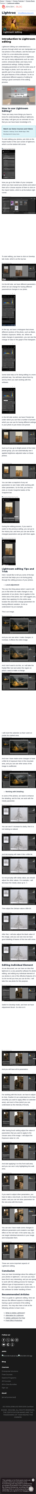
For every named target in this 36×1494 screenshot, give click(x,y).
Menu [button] (31, 7)
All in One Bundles (9, 1384)
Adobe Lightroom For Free (15, 1318)
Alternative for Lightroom (15, 1315)
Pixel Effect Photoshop (14, 1320)
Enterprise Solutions (10, 1371)
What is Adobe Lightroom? (15, 1313)
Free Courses (7, 1374)
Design (8, 1)
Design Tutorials (18, 1)
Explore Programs (9, 1378)
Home (2, 1)
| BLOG (18, 6)
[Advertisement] (18, 235)
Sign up (5, 1388)
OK (33, 1480)
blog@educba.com (26, 13)
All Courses (6, 1381)
